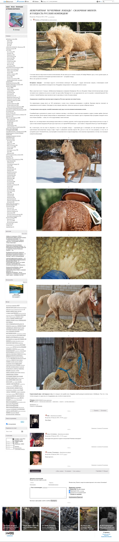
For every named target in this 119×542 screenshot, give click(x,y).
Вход (27, 1)
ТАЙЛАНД (9, 194)
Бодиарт (9, 53)
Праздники (10, 213)
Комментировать (35, 471)
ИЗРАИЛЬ (9, 178)
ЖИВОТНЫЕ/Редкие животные (43, 400)
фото (18, 394)
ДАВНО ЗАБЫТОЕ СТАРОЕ (13, 84)
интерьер (14, 337)
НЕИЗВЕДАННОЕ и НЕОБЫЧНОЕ (15, 131)
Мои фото (9, 219)
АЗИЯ (8, 165)
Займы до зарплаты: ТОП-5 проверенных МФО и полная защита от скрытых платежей (16, 237)
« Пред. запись (59, 471)
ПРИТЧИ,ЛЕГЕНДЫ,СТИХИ (13, 154)
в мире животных (15, 310)
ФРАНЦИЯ (10, 197)
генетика (8, 315)
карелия (9, 343)
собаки (16, 386)
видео (16, 313)
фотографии (11, 402)
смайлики (44, 487)
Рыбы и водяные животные (14, 106)
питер (8, 367)
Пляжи (9, 148)
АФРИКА (9, 170)
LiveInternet (9, 2)
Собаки (9, 91)
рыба (16, 382)
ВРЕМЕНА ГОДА (10, 39)
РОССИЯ (9, 191)
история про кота (15, 341)
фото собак (13, 399)
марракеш (19, 355)
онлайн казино (14, 361)
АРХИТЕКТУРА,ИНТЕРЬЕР (13, 67)
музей (24, 358)
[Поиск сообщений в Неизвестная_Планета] (22, 422)
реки (10, 380)
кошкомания (10, 350)
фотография (9, 403)
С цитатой (99, 428)
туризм (13, 392)
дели (10, 316)
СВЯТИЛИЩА (10, 125)
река (7, 380)
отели (13, 363)
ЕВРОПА (9, 177)
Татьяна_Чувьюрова (53, 452)
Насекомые (10, 92)
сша (21, 390)
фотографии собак (21, 402)
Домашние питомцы (12, 98)
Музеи (8, 77)
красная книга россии (19, 352)
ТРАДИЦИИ (9, 206)
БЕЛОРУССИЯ (11, 172)
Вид (100, 2)
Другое (9, 72)
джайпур (18, 316)
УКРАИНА (9, 162)
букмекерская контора (19, 309)
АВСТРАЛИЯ (10, 161)
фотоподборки (12, 407)
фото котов (16, 398)
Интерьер (9, 75)
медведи (8, 357)
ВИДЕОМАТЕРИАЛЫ (11, 83)
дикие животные (16, 318)
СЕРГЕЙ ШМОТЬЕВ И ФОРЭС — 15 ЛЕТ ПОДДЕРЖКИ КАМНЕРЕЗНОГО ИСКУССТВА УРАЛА (16, 260)
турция (18, 392)
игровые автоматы (18, 329)
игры (7, 331)
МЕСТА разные (11, 145)
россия (9, 382)
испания (9, 339)
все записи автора (52, 20)
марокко (13, 355)
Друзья (13, 6)
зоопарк (9, 329)
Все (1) (25, 282)
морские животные (15, 356)
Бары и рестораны (12, 69)
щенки (19, 411)
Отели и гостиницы (12, 78)
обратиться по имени (55, 415)
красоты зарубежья (11, 354)
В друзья (17, 29)
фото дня (16, 396)
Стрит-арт (9, 62)
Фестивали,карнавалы (13, 216)
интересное (11, 333)
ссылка (65, 417)
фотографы (15, 403)
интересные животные (11, 335)
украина (22, 392)
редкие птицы (21, 378)
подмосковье (15, 367)
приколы (23, 372)
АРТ (7, 50)
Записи (8, 6)
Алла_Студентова (52, 434)
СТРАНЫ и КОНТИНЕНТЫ (13, 159)
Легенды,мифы (11, 209)
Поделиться (103, 410)
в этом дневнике (11, 424)
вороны (20, 313)
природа (9, 374)
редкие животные (11, 378)
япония (13, 412)
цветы (8, 411)
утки (7, 394)
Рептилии (9, 94)
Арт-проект (10, 51)
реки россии (16, 380)
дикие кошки (10, 320)
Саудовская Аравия (12, 164)
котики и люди (9, 347)
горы (7, 316)
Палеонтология (10, 48)
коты (14, 347)
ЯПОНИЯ (9, 202)
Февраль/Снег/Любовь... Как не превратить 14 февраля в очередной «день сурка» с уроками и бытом (16, 269)
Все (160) (24, 233)
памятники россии (11, 365)
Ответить (93, 428)
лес (22, 354)
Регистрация (21, 1)
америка (14, 305)
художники (21, 409)
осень (20, 361)
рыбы (20, 382)
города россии (20, 315)
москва (13, 358)
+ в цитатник (51, 16)
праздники (17, 372)
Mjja (48, 415)
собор (20, 386)
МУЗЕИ (9, 122)
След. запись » (77, 471)
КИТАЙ (9, 186)
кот (14, 345)
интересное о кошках (21, 333)
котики (22, 345)
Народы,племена (11, 211)
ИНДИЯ (9, 180)
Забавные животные (12, 100)
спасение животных (14, 388)
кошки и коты (11, 349)
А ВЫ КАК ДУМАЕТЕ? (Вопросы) (14, 47)
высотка (24, 313)
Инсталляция (10, 56)
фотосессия (21, 407)
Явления (9, 153)
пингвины (23, 365)
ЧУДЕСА (8, 225)
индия (17, 331)
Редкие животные (11, 105)
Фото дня (9, 220)
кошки (23, 347)
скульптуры (22, 384)
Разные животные (12, 103)
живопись (14, 326)
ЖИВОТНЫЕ (9, 86)
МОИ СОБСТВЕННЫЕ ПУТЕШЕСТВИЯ (12, 129)
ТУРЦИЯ (9, 195)
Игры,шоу (9, 208)
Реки (8, 151)
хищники (8, 409)
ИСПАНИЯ (10, 181)
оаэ (18, 360)
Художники (10, 66)
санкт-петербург (13, 384)
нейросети (8, 360)
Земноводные (10, 95)
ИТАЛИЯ (9, 183)
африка (19, 307)
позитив (21, 367)
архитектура (11, 307)
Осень (8, 42)
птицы (15, 374)
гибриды (12, 315)
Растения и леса (11, 150)
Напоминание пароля (53, 484)
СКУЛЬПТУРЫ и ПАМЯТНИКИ (15, 127)
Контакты (106, 535)
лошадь (61, 401)
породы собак (15, 370)
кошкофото (17, 350)
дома (16, 320)
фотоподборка (12, 405)
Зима (8, 40)
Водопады (9, 140)
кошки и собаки (20, 349)
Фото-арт (9, 64)
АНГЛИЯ (9, 167)
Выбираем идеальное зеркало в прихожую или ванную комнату (15, 253)
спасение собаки (11, 390)
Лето (8, 45)
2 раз (37, 404)
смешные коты (9, 386)
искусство (21, 337)
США (8, 192)
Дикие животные (11, 89)
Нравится (96, 410)
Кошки (8, 87)
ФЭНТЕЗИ (9, 224)
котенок (17, 345)
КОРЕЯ (9, 188)
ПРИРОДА (9, 139)
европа (8, 326)
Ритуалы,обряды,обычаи (13, 214)
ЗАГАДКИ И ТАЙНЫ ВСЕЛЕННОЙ (15, 110)
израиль (12, 331)
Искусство (9, 58)
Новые (106, 471)
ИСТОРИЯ (9, 111)
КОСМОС (8, 116)
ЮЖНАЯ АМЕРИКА (12, 200)
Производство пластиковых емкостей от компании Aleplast (14, 245)
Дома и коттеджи (11, 70)
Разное (8, 156)
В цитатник (105, 428)
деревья (14, 316)
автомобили (9, 305)
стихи (18, 390)
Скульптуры (10, 61)
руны (13, 381)
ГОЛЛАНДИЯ (10, 175)
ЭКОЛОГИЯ (9, 227)
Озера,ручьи (10, 147)
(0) (20, 238)
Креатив (9, 59)
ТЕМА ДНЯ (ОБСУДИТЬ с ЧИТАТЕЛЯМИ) (12, 204)
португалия (10, 372)
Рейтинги (36, 1)
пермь (18, 365)
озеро (8, 362)
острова (8, 363)
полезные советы (12, 368)
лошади (36, 401)
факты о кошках (11, 394)
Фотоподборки (11, 222)
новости (13, 360)
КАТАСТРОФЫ (10, 113)
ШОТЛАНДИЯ (10, 199)
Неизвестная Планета (7, 9)
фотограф (19, 400)
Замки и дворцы (11, 74)
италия (22, 341)
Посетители (18, 448)
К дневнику (68, 471)
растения (19, 376)
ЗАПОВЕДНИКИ (11, 121)
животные (21, 326)
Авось (44, 1)
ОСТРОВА (9, 189)
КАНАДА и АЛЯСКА (12, 184)
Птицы (9, 102)
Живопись (9, 55)
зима (22, 328)
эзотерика (23, 411)
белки (12, 309)
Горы (8, 142)
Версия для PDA (106, 534)
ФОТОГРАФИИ (10, 217)
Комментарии (19, 6)
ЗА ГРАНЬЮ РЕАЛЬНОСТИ (13, 108)
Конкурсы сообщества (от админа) (15, 114)
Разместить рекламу (106, 536)
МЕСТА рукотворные (11, 117)
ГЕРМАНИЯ (10, 173)
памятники (18, 363)
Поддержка (97, 1)
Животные (10, 143)
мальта (8, 355)
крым (19, 354)
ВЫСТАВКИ (10, 119)
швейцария (14, 411)
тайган (8, 392)
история (15, 339)
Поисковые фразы (20, 449)
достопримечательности (15, 324)
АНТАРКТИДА (10, 169)
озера (21, 360)
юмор (8, 412)
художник (14, 409)
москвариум (19, 358)
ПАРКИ (9, 124)
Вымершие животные (12, 97)
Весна (8, 44)
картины (15, 343)
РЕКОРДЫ (9, 158)
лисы (24, 354)
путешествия (11, 376)
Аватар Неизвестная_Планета (16, 20)
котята (19, 347)
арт (18, 305)
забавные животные (13, 328)
